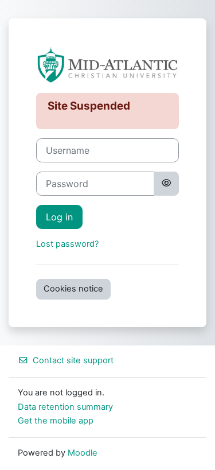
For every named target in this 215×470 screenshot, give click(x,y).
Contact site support (73, 360)
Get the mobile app (55, 420)
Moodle (82, 453)
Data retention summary (65, 407)
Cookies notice (73, 288)
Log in (59, 217)
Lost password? (67, 244)
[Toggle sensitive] (166, 184)
